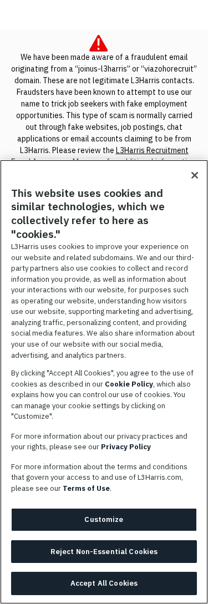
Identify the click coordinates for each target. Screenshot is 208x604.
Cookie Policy (129, 384)
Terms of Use (86, 488)
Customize (103, 519)
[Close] (194, 175)
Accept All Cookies (104, 583)
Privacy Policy (126, 446)
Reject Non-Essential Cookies (104, 551)
